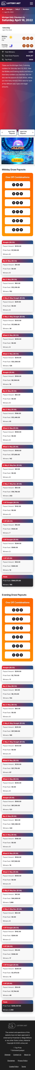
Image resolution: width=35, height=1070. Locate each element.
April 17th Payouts (23, 132)
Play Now (17, 160)
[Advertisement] (17, 107)
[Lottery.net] (11, 5)
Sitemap (7, 1055)
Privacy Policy (23, 1061)
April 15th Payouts (11, 132)
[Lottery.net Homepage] (2, 9)
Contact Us (17, 1055)
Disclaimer (11, 1061)
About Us (27, 1055)
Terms (23, 1067)
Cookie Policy (14, 1067)
